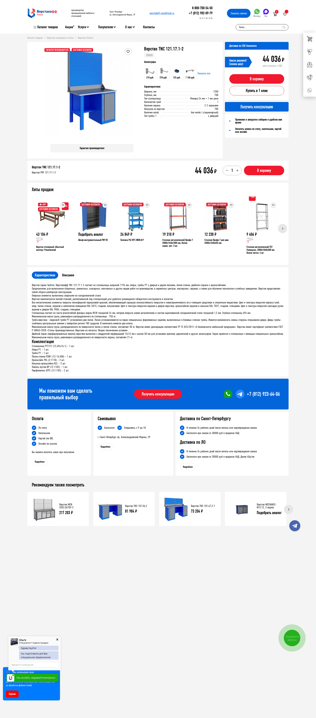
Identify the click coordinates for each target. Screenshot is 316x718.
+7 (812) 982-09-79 (200, 13)
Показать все (204, 73)
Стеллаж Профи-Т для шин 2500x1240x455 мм (216, 241)
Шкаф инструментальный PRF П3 (93, 240)
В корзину (257, 79)
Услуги (82, 27)
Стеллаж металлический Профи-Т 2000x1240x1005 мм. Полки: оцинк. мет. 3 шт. (177, 242)
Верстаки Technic (85, 37)
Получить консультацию (158, 394)
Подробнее (40, 461)
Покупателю (105, 27)
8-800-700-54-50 (202, 8)
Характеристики (45, 275)
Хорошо (12, 693)
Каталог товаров (47, 27)
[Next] (282, 228)
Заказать (239, 13)
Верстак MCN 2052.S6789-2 (66, 506)
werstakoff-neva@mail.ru (162, 13)
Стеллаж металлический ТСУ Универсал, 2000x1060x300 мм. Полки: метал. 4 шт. (261, 249)
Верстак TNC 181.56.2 (136, 506)
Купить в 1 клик (257, 90)
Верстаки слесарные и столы (60, 37)
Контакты (149, 27)
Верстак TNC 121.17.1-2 (46, 167)
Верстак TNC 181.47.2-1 (203, 506)
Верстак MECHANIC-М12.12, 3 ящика (266, 506)
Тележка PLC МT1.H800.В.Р (132, 240)
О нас (128, 27)
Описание (68, 275)
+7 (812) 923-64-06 (263, 394)
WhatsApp (256, 16)
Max (265, 16)
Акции (69, 27)
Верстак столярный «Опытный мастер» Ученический (50, 248)
